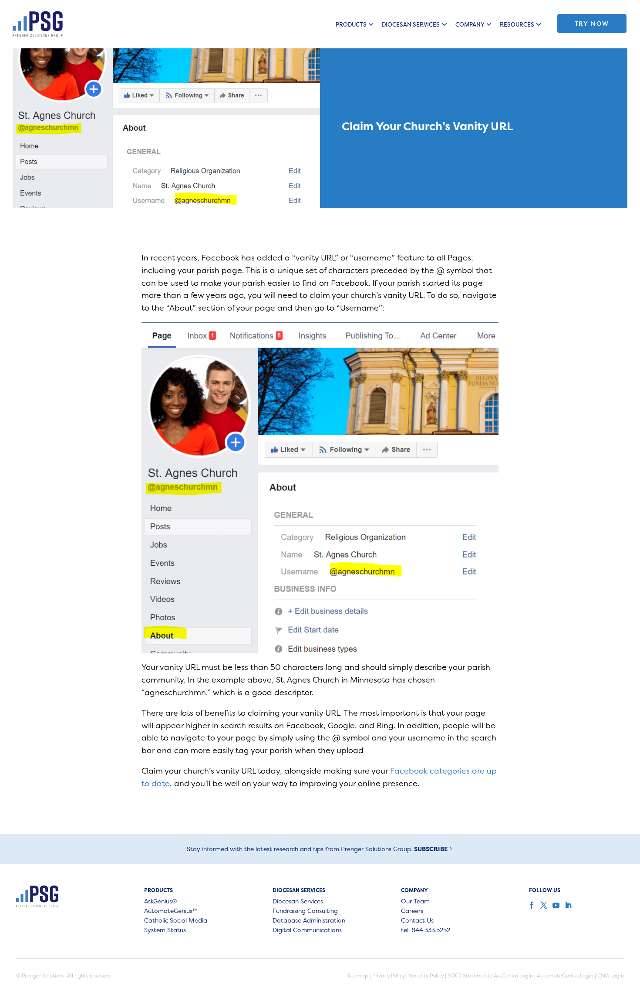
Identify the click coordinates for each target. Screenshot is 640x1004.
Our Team (415, 901)
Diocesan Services (411, 24)
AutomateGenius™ (171, 911)
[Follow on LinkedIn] (567, 905)
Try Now (592, 23)
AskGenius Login (513, 975)
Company (470, 24)
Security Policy (426, 975)
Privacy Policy (388, 975)
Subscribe (431, 849)
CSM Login (610, 975)
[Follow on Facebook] (531, 905)
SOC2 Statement (469, 975)
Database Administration (309, 920)
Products (351, 24)
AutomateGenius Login (565, 975)
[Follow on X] (543, 905)
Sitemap (357, 975)
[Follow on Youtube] (555, 905)
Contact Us (417, 920)
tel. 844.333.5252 (425, 930)
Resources (517, 24)
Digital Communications (307, 930)
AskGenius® (160, 901)
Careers (412, 911)
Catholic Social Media (175, 920)
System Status (165, 930)
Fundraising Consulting (305, 911)
